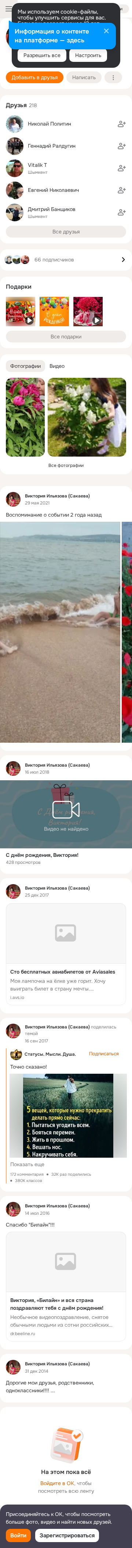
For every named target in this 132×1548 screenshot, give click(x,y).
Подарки (19, 287)
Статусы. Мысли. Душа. (50, 1054)
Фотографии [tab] (25, 366)
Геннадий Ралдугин (52, 146)
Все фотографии (66, 465)
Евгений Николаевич (53, 190)
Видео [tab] (57, 366)
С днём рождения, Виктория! (42, 855)
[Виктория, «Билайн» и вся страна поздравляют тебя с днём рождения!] (66, 1286)
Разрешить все (41, 55)
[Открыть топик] (66, 515)
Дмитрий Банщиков (52, 209)
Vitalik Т (37, 165)
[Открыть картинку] (60, 632)
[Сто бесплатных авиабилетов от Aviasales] (66, 954)
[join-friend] (121, 124)
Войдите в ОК (57, 1483)
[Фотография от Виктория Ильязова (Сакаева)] (25, 417)
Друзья (16, 105)
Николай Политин (49, 123)
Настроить (88, 55)
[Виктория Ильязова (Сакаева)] (13, 499)
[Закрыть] (106, 31)
